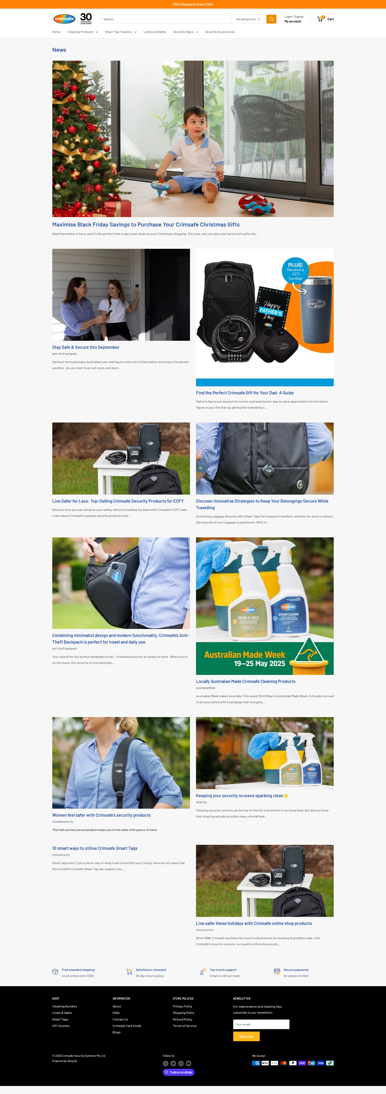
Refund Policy (182, 1019)
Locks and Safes (155, 32)
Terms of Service (185, 1026)
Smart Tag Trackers (118, 32)
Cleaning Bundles (64, 1006)
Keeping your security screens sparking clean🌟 (242, 795)
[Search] (271, 19)
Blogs (117, 1032)
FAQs (116, 1012)
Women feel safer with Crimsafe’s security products (101, 814)
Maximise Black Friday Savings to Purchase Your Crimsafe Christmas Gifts (146, 224)
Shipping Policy (183, 1012)
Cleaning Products (80, 32)
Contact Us (120, 1019)
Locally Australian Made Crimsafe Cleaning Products (246, 681)
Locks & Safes (62, 1012)
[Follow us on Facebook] (165, 1063)
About (117, 1006)
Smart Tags (60, 1019)
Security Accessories (220, 32)
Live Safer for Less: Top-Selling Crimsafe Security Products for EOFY (118, 500)
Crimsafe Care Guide (127, 1026)
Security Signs (183, 32)
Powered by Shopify (64, 1061)
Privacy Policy (182, 1006)
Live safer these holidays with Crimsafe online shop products (254, 923)
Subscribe (246, 1036)
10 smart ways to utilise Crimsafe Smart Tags (95, 848)
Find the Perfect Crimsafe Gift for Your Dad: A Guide (245, 392)
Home (56, 32)
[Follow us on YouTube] (188, 1063)
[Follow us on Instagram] (181, 1063)
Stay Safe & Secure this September (85, 347)
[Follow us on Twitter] (173, 1063)
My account (292, 21)
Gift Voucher (61, 1026)
